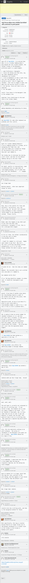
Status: (6, 41)
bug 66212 (11, 61)
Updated (6, 133)
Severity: (6, 36)
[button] (25, 2)
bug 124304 (7, 345)
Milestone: (6, 43)
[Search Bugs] (21, 2)
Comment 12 (6, 332)
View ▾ (26, 14)
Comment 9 (6, 263)
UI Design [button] (11, 31)
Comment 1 (6, 105)
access (7, 125)
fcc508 (7, 284)
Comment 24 (6, 534)
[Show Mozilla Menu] (5, 2)
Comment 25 (6, 559)
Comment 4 (6, 163)
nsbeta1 (7, 112)
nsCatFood (8, 198)
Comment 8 (6, 231)
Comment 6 (6, 202)
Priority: (6, 35)
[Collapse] (26, 57)
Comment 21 (6, 486)
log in (8, 570)
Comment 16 (6, 399)
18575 (6, 111)
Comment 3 (6, 140)
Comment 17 (6, 426)
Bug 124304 (7, 335)
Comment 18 (6, 442)
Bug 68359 (8, 18)
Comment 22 (6, 505)
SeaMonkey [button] (12, 29)
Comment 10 (6, 290)
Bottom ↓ (13, 52)
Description (6, 58)
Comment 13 (6, 342)
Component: (5, 31)
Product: (6, 29)
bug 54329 (6, 120)
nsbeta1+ (12, 383)
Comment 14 (6, 362)
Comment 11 (6, 311)
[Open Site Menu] (2, 2)
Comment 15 (6, 374)
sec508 (7, 567)
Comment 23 (6, 520)
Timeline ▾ (25, 52)
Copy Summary (18, 14)
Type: (7, 33)
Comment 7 (6, 218)
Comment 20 (7, 470)
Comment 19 (6, 456)
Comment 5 (6, 180)
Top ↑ (3, 578)
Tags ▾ (19, 52)
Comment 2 (6, 117)
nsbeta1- (12, 191)
